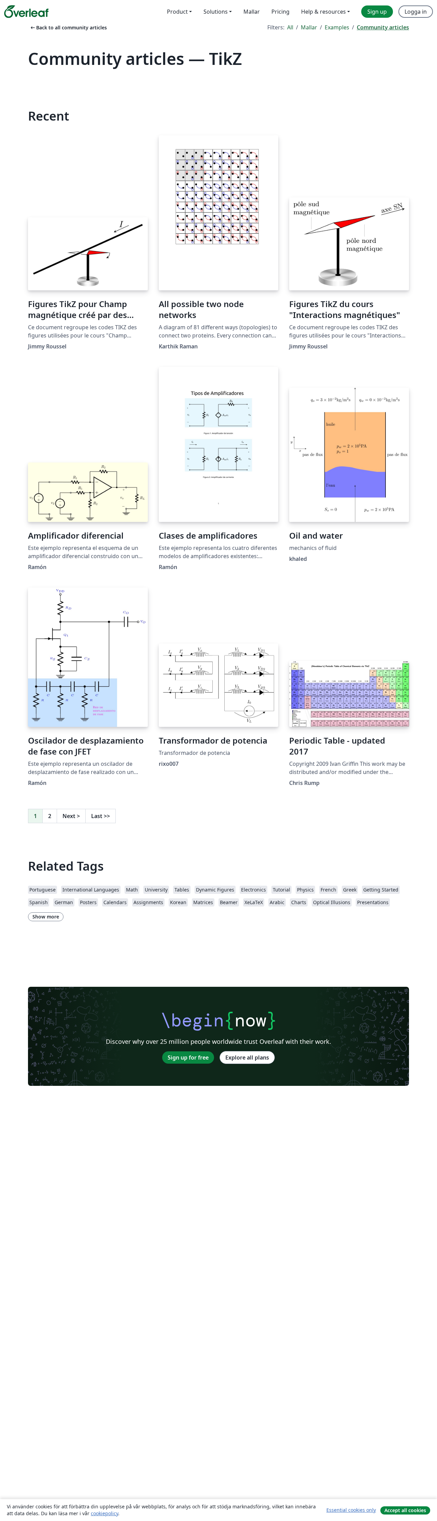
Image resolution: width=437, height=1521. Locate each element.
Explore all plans (247, 1057)
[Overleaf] (26, 11)
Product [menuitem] (177, 11)
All (290, 27)
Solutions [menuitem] (215, 11)
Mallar (309, 27)
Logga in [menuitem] (416, 11)
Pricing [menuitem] (280, 11)
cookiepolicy (104, 1513)
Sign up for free (188, 1057)
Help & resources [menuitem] (323, 11)
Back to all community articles (68, 27)
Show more (45, 916)
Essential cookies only (351, 1510)
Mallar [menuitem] (251, 11)
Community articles (383, 27)
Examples (337, 27)
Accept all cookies (405, 1510)
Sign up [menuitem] (377, 11)
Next (71, 816)
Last (100, 816)
